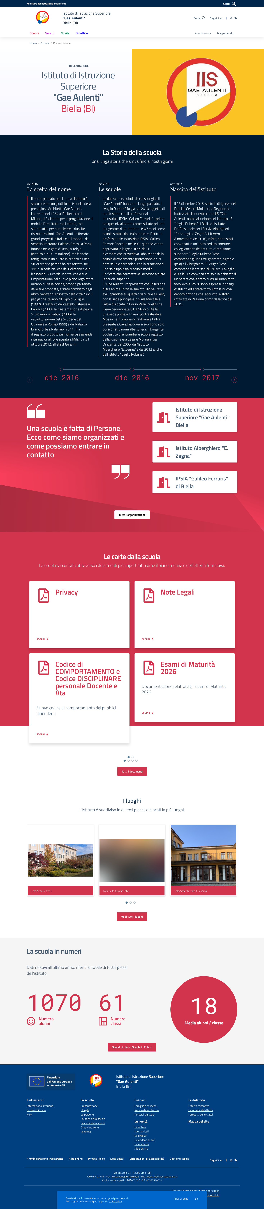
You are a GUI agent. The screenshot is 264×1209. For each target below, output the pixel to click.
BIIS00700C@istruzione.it (125, 1176)
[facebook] (226, 18)
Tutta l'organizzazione (132, 515)
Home (33, 43)
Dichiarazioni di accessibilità (146, 1158)
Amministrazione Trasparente (45, 1158)
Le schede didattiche (200, 1110)
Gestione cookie (179, 1158)
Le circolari (141, 1135)
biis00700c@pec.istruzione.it (162, 1176)
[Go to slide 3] (132, 761)
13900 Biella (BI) (141, 1173)
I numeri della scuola (93, 1119)
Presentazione (89, 1106)
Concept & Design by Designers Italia (195, 1191)
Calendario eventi (145, 1140)
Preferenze (181, 1199)
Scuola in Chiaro (36, 1110)
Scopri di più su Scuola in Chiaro (132, 1047)
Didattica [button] (82, 33)
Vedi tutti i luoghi (132, 916)
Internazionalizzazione (40, 1106)
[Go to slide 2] (129, 761)
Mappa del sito (225, 33)
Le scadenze (142, 1144)
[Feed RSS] (235, 18)
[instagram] (231, 18)
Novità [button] (65, 33)
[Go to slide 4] (136, 761)
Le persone (87, 1114)
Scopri (40, 639)
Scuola (45, 43)
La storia (86, 1132)
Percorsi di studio (144, 1114)
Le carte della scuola (93, 1123)
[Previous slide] (30, 380)
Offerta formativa (198, 1106)
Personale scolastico (147, 1110)
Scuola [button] (34, 33)
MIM (29, 1114)
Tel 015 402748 (95, 1176)
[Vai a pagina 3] (134, 903)
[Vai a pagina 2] (132, 757)
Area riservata (203, 33)
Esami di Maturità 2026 (188, 668)
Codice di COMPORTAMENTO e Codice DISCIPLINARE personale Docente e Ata (88, 678)
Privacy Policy (96, 1158)
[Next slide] (234, 380)
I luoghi (85, 1110)
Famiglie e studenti (146, 1106)
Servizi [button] (49, 33)
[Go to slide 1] (125, 761)
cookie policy (115, 1201)
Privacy (66, 591)
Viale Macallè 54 (122, 1173)
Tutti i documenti (132, 771)
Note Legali (178, 591)
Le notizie (140, 1127)
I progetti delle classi (200, 1114)
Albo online (141, 1148)
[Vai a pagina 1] (129, 757)
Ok (196, 1199)
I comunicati (142, 1131)
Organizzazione (90, 1127)
